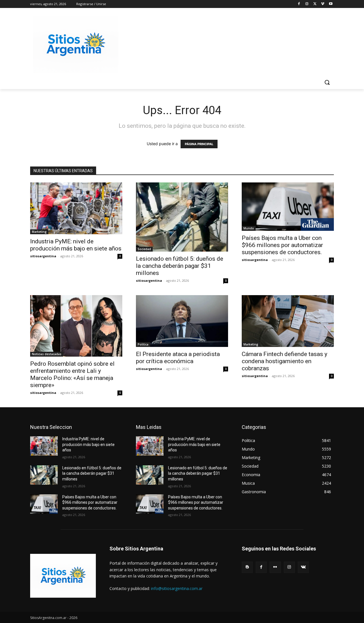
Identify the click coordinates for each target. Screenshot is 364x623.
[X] (315, 4)
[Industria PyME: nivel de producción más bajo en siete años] (76, 208)
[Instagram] (307, 4)
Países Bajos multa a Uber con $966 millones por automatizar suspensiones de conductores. (282, 245)
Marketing (39, 232)
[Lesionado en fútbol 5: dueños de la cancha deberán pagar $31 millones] (182, 217)
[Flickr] (275, 567)
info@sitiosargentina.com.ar (176, 588)
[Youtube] (330, 4)
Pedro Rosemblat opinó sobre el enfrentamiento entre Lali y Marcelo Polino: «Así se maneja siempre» (72, 374)
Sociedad (144, 249)
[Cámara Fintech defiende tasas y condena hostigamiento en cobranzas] (288, 321)
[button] (327, 82)
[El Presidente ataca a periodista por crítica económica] (182, 321)
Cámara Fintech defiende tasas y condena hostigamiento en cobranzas (284, 361)
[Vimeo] (322, 4)
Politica (143, 344)
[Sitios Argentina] (75, 44)
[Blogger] (247, 567)
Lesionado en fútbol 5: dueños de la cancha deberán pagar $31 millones (179, 265)
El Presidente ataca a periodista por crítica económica (178, 358)
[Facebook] (299, 4)
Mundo (248, 228)
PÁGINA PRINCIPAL (199, 144)
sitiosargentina (43, 256)
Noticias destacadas (46, 354)
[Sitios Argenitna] (63, 576)
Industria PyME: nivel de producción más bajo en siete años (75, 245)
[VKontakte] (303, 567)
